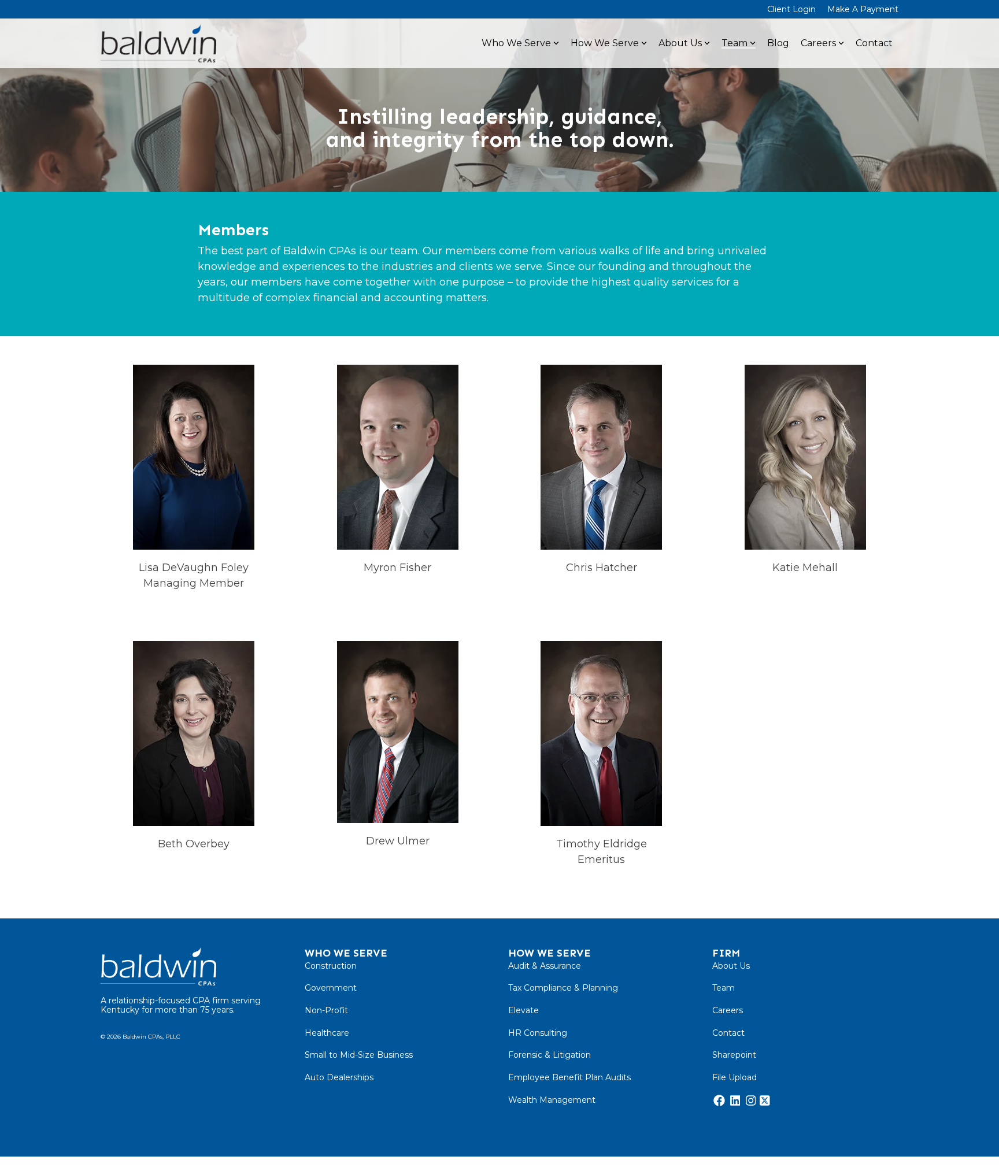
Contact (874, 43)
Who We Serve (516, 43)
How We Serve (605, 43)
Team (735, 43)
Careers (818, 43)
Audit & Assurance (544, 966)
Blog (778, 43)
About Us (680, 43)
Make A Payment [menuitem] (862, 9)
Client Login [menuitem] (791, 9)
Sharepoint (734, 1055)
